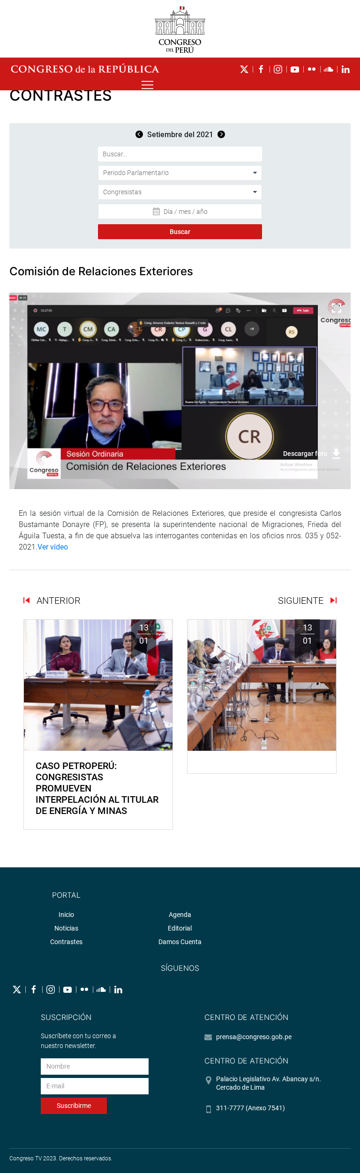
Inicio (66, 914)
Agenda (180, 914)
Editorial (180, 928)
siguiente (302, 600)
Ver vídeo (53, 547)
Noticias (66, 928)
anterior (57, 600)
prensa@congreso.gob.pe (254, 1037)
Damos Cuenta (180, 942)
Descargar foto (305, 453)
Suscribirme (74, 1105)
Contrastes (66, 942)
